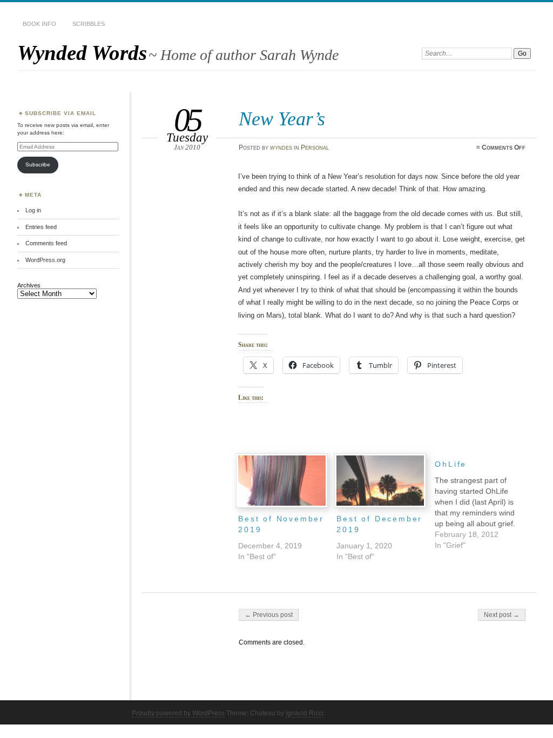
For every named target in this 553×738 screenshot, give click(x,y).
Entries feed (41, 227)
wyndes (281, 147)
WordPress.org (45, 260)
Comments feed (46, 243)
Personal (315, 147)
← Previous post (269, 615)
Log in (33, 210)
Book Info (39, 24)
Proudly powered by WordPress (178, 713)
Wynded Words (82, 52)
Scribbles (88, 24)
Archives (29, 285)
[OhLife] (484, 502)
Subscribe (37, 164)
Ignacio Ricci (304, 713)
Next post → (502, 615)
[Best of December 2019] (380, 480)
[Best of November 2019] (282, 480)
